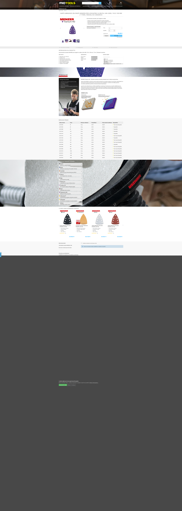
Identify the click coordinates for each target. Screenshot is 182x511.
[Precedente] (60, 28)
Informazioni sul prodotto (65, 47)
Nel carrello (116, 35)
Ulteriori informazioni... (93, 382)
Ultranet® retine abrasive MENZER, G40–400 (82, 226)
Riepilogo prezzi (80, 47)
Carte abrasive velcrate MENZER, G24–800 (65, 226)
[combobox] (90, 3)
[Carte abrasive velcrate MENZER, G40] (67, 217)
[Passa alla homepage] (67, 3)
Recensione (96, 47)
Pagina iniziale (61, 10)
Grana (104, 27)
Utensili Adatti (106, 54)
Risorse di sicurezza (113, 47)
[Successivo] (84, 28)
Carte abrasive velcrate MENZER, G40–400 (97, 226)
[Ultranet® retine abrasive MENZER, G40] (83, 217)
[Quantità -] (109, 31)
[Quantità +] (114, 31)
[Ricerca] (100, 3)
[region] (72, 30)
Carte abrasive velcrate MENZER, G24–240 (113, 226)
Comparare (106, 35)
